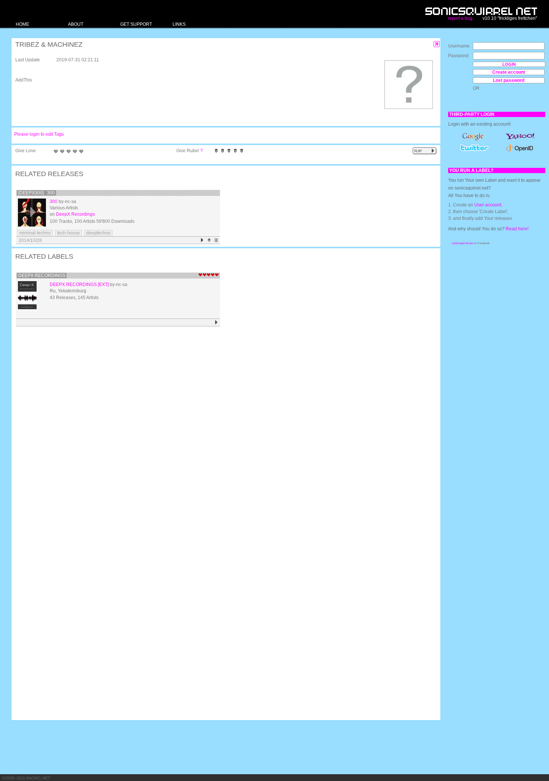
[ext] (103, 284)
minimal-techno (35, 233)
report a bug (460, 18)
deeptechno (98, 233)
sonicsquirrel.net (462, 243)
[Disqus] (222, 426)
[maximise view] (436, 44)
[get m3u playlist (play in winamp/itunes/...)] (216, 240)
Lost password (508, 80)
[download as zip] (209, 240)
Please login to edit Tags (39, 134)
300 (54, 201)
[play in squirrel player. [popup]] (425, 150)
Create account (508, 72)
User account (487, 204)
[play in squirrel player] (32, 213)
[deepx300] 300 (36, 193)
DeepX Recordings (75, 214)
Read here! (517, 228)
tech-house (68, 233)
